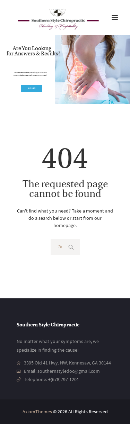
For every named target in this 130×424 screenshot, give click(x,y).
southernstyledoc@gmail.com (68, 371)
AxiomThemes (37, 411)
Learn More (31, 88)
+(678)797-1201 (63, 379)
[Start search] (71, 247)
